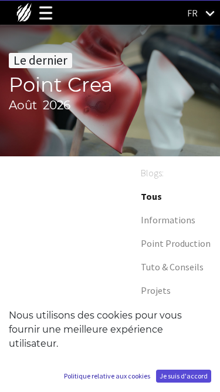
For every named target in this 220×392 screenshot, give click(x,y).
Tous (151, 196)
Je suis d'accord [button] (184, 375)
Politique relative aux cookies (107, 375)
